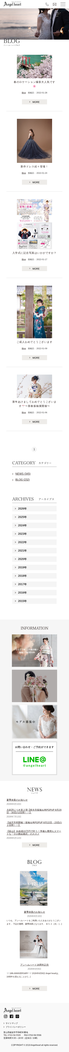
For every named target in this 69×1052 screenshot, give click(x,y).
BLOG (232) (22, 479)
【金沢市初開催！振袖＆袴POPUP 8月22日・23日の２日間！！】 (34, 823)
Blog (24, 93)
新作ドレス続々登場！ (34, 166)
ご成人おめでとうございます (35, 342)
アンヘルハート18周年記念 (34, 964)
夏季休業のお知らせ (17, 800)
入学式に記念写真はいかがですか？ (34, 253)
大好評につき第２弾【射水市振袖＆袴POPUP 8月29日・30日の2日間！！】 (34, 811)
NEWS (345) (22, 473)
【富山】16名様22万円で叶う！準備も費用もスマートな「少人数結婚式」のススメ (34, 832)
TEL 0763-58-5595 (12, 1035)
